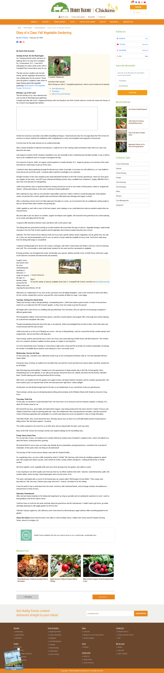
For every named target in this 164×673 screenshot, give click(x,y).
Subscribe (138, 7)
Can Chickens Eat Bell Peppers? (138, 109)
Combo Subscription (78, 17)
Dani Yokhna (24, 38)
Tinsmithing (55, 91)
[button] (111, 565)
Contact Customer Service (126, 635)
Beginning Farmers (55, 632)
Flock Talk (18, 647)
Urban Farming (54, 654)
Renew (120, 647)
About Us (86, 656)
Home (19, 28)
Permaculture (54, 651)
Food (72, 22)
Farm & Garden (59, 22)
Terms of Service (89, 663)
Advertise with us (123, 632)
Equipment (53, 638)
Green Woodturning (58, 88)
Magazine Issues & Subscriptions (94, 635)
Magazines (114, 22)
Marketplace (128, 22)
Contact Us (101, 17)
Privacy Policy (88, 659)
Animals (34, 22)
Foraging (52, 645)
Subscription (141, 613)
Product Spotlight (89, 638)
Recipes (86, 647)
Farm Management (55, 641)
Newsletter (91, 17)
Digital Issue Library (87, 22)
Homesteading (54, 648)
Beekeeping (19, 632)
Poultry (45, 22)
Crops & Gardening (40, 28)
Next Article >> (103, 597)
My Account (64, 17)
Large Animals (19, 635)
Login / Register (122, 654)
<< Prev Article (27, 597)
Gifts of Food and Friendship (61, 94)
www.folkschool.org (102, 282)
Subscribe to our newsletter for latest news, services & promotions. (131, 74)
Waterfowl (18, 638)
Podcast (102, 22)
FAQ (119, 638)
